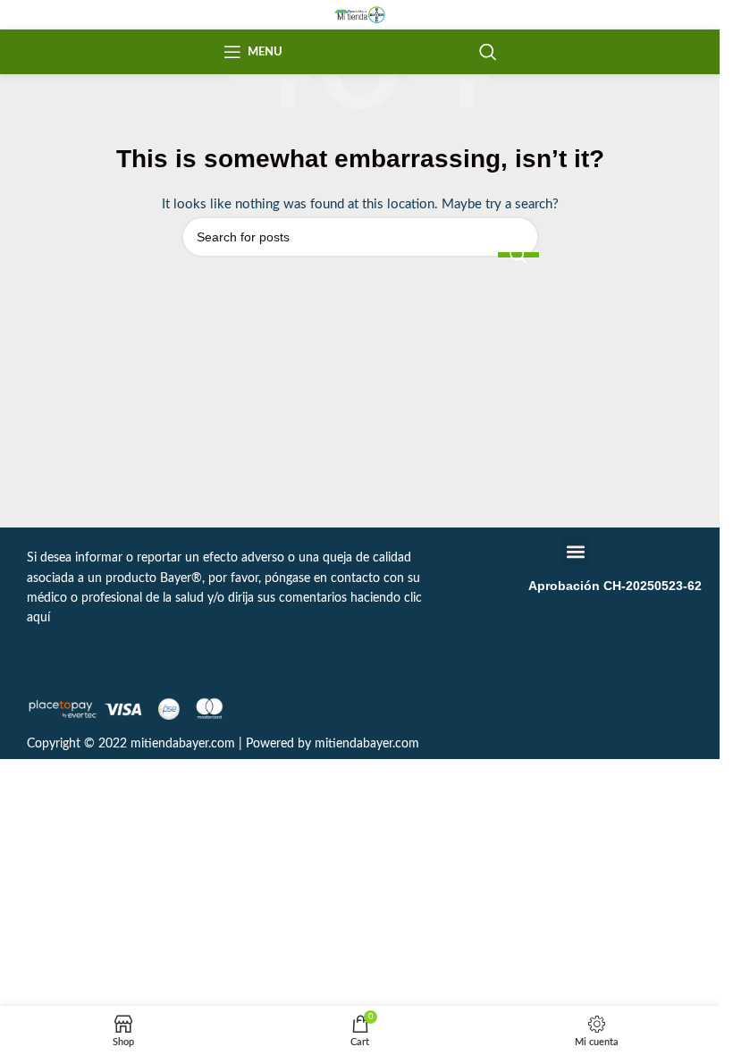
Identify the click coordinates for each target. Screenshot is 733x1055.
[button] (575, 551)
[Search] (488, 52)
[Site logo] (360, 14)
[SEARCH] (518, 254)
